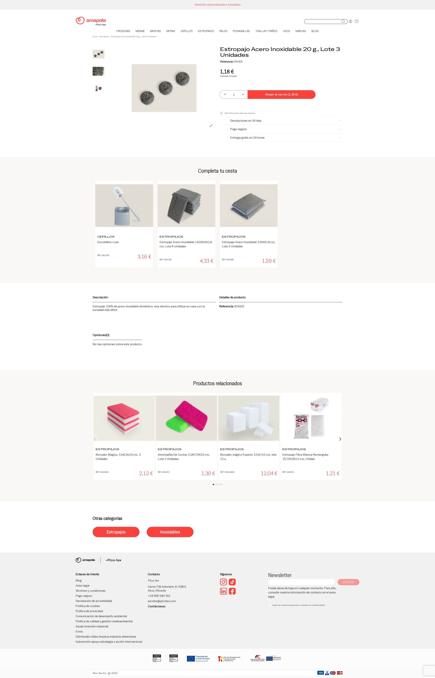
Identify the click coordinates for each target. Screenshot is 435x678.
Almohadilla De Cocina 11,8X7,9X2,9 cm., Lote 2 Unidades (184, 456)
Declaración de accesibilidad (94, 601)
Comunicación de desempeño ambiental (101, 616)
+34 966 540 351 (159, 596)
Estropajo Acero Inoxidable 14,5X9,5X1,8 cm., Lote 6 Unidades (186, 244)
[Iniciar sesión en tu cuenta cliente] (351, 21)
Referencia (226, 61)
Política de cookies (88, 606)
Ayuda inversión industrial (92, 626)
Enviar (348, 582)
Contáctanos (157, 606)
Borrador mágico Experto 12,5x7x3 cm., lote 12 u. (248, 456)
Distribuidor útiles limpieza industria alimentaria (106, 637)
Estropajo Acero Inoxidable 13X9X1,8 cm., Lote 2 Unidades (248, 244)
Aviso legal (82, 586)
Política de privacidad (89, 611)
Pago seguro (84, 596)
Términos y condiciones (91, 591)
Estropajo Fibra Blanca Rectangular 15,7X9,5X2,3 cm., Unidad (305, 456)
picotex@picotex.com (162, 601)
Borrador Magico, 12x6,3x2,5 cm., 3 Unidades (118, 456)
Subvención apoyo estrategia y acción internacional (109, 642)
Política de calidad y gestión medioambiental (104, 621)
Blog (79, 581)
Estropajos (116, 532)
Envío (79, 631)
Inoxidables (170, 532)
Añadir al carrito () (281, 94)
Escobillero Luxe (108, 242)
